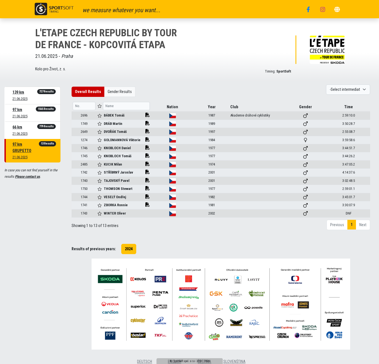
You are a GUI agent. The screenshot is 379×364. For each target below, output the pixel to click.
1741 (84, 205)
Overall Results (88, 91)
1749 (84, 124)
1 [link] (352, 224)
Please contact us (27, 176)
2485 (84, 164)
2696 (84, 115)
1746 (84, 148)
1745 (84, 156)
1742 (84, 172)
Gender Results (120, 91)
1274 (84, 140)
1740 (84, 181)
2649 (84, 132)
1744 (84, 197)
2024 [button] (129, 249)
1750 (84, 189)
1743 (84, 213)
